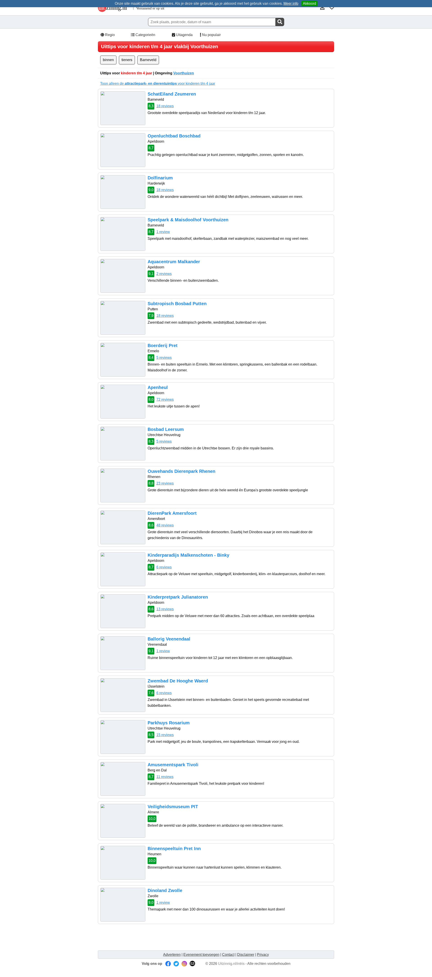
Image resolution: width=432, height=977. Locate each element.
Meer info (291, 3)
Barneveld (148, 60)
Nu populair (211, 35)
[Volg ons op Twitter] (176, 964)
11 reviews (164, 777)
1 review (163, 232)
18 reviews (165, 106)
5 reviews (164, 357)
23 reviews (165, 483)
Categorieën (145, 35)
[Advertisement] (182, 937)
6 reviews (164, 567)
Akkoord (309, 3)
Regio (109, 35)
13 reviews (165, 609)
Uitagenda (184, 35)
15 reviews (165, 735)
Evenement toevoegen (201, 954)
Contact (228, 954)
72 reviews (165, 399)
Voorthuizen (183, 73)
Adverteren (172, 954)
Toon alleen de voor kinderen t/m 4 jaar (157, 83)
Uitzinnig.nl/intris (231, 964)
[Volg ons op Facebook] (168, 964)
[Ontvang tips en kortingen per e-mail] (192, 964)
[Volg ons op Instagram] (184, 964)
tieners (127, 60)
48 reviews (165, 525)
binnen (108, 60)
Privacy (263, 954)
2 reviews (164, 274)
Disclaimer (245, 954)
